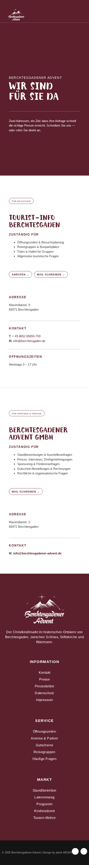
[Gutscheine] (59, 3)
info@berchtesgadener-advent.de (37, 553)
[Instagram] (74, 3)
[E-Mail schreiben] (44, 3)
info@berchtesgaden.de (29, 341)
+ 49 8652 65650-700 (26, 336)
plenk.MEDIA (64, 852)
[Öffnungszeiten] (15, 3)
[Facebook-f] (75, 851)
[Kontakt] (29, 3)
